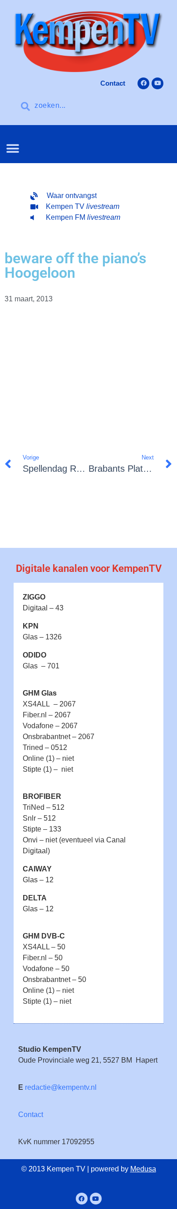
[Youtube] (157, 83)
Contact (30, 1114)
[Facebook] (143, 83)
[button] (12, 148)
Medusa (143, 1169)
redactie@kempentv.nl (61, 1087)
